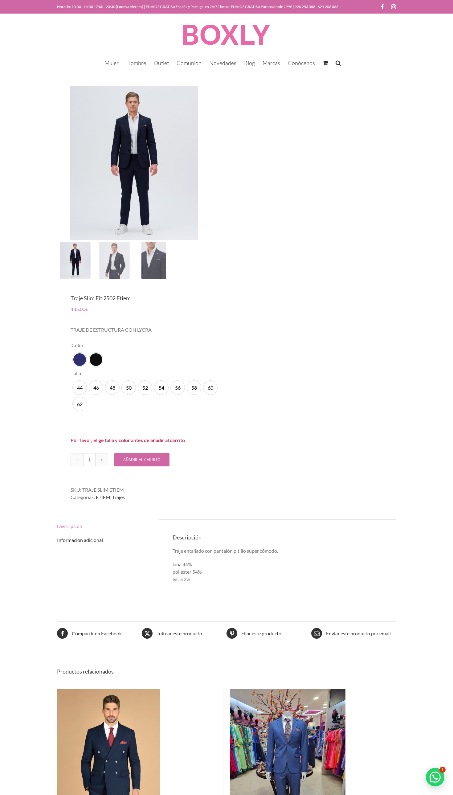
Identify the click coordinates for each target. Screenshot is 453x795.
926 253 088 (305, 6)
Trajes (118, 497)
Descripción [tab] (69, 526)
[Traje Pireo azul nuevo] (287, 693)
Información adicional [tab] (80, 540)
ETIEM (103, 497)
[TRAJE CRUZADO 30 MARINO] (108, 693)
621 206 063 (328, 6)
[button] (338, 62)
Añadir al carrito (142, 459)
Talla (76, 373)
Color (77, 345)
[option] (80, 360)
